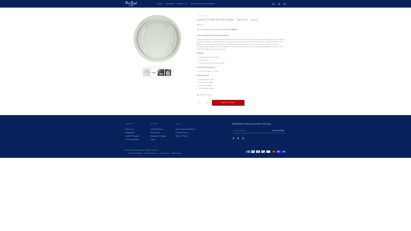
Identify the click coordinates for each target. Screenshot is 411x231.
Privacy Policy (182, 133)
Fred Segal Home (138, 150)
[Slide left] (140, 72)
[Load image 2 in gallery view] (154, 72)
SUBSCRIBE (278, 130)
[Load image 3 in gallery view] (161, 72)
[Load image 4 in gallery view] (168, 72)
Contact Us (155, 133)
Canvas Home (203, 16)
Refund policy (177, 153)
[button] (273, 4)
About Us (129, 129)
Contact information (135, 153)
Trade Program (132, 136)
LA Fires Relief (132, 140)
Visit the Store (157, 129)
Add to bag (228, 102)
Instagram (129, 133)
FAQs (152, 140)
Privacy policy (164, 153)
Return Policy (182, 136)
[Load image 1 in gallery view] (147, 72)
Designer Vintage (158, 136)
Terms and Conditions (185, 129)
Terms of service (151, 153)
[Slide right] (174, 72)
